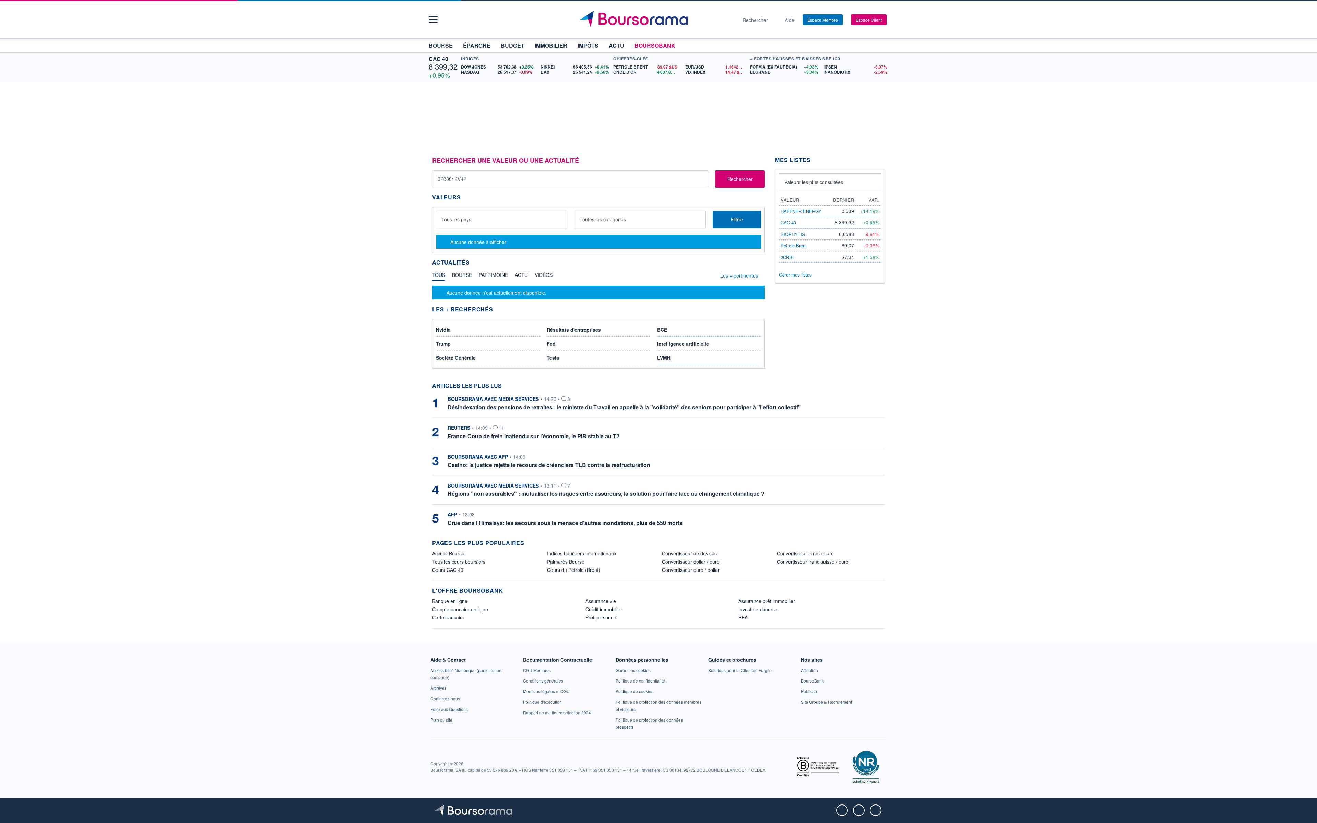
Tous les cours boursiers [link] (458, 561)
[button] (433, 19)
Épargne (476, 45)
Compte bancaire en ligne (460, 609)
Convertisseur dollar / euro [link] (691, 561)
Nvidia (443, 329)
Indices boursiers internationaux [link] (581, 553)
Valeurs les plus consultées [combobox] (813, 182)
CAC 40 (438, 59)
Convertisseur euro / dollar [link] (691, 569)
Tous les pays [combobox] (456, 219)
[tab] (438, 276)
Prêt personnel (601, 617)
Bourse (441, 45)
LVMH (664, 357)
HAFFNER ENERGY (801, 211)
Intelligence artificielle (683, 343)
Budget (512, 45)
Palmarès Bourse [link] (565, 561)
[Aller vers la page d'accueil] (656, 20)
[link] (438, 688)
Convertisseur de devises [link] (689, 553)
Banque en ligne (449, 601)
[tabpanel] (598, 292)
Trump (443, 343)
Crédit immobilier (603, 609)
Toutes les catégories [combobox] (603, 219)
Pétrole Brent (794, 245)
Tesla (553, 357)
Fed (551, 343)
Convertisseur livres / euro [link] (805, 553)
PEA (743, 617)
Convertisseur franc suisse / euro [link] (813, 561)
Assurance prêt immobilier (766, 601)
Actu (616, 45)
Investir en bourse (758, 609)
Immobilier (551, 45)
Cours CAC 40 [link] (447, 569)
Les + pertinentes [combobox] (739, 275)
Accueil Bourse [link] (448, 553)
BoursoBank (654, 45)
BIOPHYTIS (793, 234)
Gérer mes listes (795, 274)
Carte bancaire (448, 617)
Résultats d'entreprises (574, 329)
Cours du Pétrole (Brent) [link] (573, 569)
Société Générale (456, 357)
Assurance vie (600, 601)
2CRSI (787, 257)
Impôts (588, 45)
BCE (662, 329)
